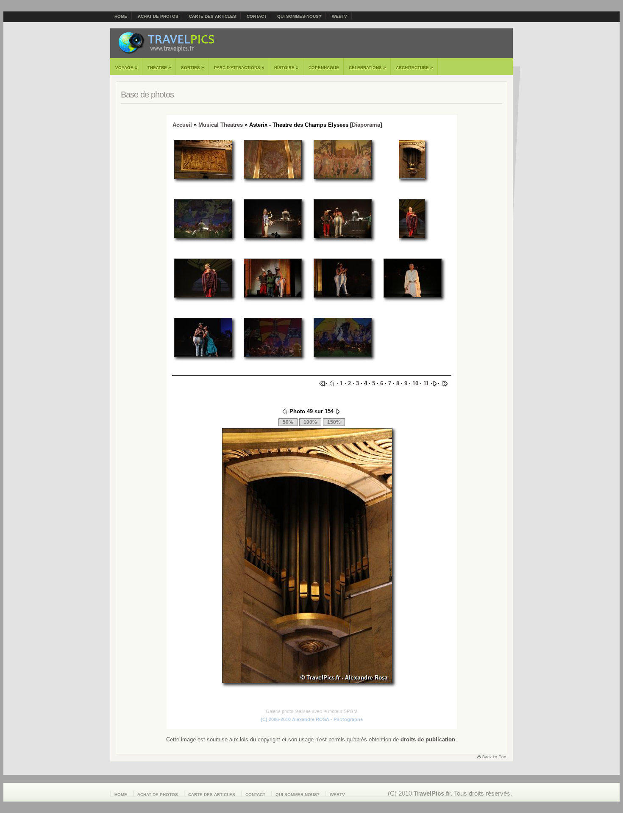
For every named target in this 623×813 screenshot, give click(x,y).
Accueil (182, 125)
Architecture (414, 67)
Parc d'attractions (239, 67)
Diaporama (366, 125)
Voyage (126, 67)
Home (120, 16)
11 (426, 383)
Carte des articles (212, 16)
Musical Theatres (220, 125)
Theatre (159, 67)
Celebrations (367, 67)
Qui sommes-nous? (299, 16)
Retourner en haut (491, 758)
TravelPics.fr (432, 793)
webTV (339, 16)
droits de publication (427, 739)
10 (415, 383)
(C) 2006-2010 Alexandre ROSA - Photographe (312, 719)
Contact (257, 16)
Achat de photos (158, 16)
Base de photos (147, 94)
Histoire (286, 67)
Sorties (192, 67)
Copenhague (324, 67)
